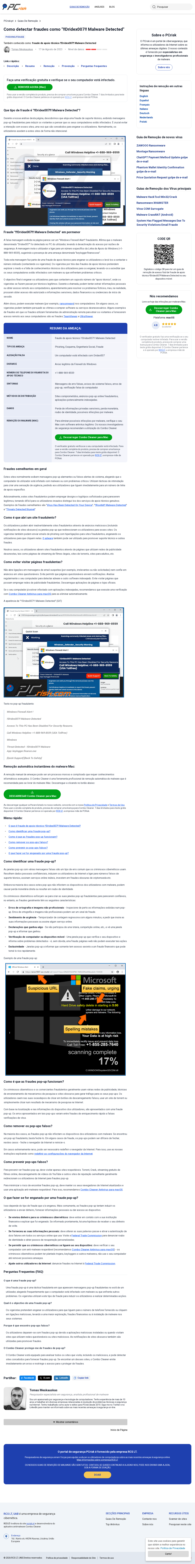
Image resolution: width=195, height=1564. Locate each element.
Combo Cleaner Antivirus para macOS (30, 594)
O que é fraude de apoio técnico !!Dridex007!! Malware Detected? (45, 825)
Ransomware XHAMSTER (152, 202)
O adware (48, 538)
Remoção (49, 66)
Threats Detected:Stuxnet (20, 509)
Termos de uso (106, 1558)
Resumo (30, 66)
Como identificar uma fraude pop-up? (29, 831)
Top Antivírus (113, 1524)
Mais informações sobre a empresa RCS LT (97, 1460)
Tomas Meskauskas (22, 49)
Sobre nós (164, 67)
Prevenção (68, 66)
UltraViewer (86, 316)
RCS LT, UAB (11, 1513)
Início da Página (118, 1429)
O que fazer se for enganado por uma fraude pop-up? (39, 853)
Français (145, 104)
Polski (143, 121)
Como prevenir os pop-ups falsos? (28, 847)
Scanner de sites (178, 1518)
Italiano (144, 109)
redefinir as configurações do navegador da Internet (63, 1153)
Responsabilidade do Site (83, 1558)
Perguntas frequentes (94, 66)
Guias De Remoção (80, 7)
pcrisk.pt (31, 1523)
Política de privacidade (57, 1558)
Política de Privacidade (95, 805)
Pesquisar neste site (180, 1524)
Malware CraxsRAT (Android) (154, 214)
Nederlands (146, 117)
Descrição (13, 66)
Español (144, 100)
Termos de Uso (117, 805)
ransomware (67, 303)
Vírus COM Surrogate (149, 208)
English (144, 96)
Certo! (168, 1553)
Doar (97, 1474)
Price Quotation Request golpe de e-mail (162, 177)
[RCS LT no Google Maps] (6, 1538)
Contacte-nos (149, 1518)
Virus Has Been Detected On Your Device (69, 505)
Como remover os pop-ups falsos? (28, 842)
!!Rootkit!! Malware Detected (110, 505)
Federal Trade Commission (86, 1235)
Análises (99, 7)
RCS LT (68, 97)
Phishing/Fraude (14, 37)
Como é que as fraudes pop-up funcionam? (33, 836)
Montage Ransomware (150, 151)
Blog (112, 7)
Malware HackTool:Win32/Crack (156, 196)
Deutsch (144, 113)
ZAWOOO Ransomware (150, 145)
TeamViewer (70, 316)
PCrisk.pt (8, 20)
